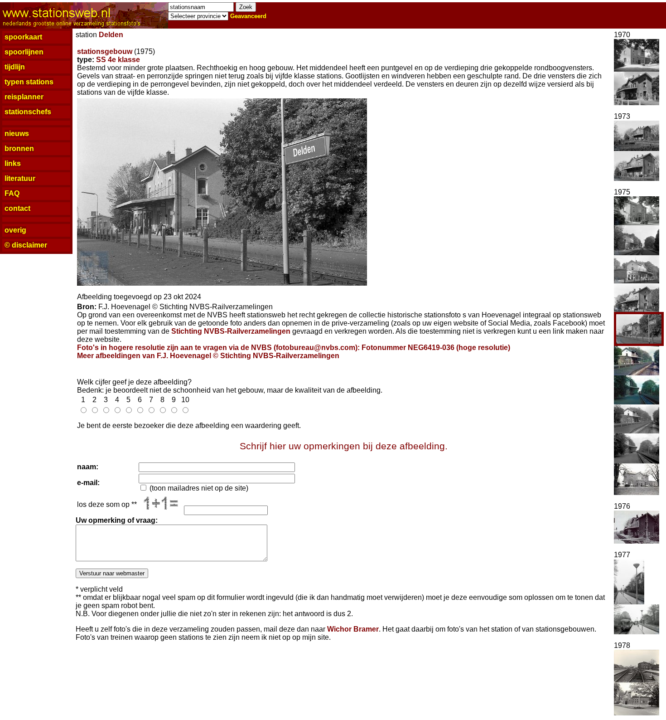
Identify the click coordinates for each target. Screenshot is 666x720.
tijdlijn (15, 67)
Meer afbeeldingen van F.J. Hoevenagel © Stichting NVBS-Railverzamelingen (208, 356)
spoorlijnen (24, 52)
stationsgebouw (104, 51)
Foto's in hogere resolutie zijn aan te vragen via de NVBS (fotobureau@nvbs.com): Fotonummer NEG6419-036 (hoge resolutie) (293, 347)
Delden (111, 35)
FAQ (12, 193)
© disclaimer (26, 245)
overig (15, 230)
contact (17, 208)
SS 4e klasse (118, 59)
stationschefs (28, 112)
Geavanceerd (248, 16)
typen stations (29, 82)
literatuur (20, 178)
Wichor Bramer (353, 629)
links (13, 163)
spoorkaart (23, 37)
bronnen (19, 148)
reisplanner (24, 97)
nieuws (17, 133)
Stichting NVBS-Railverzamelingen (230, 331)
